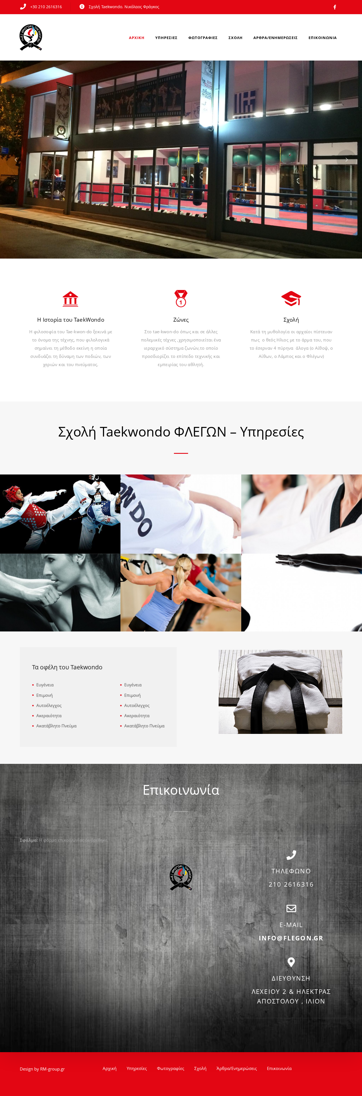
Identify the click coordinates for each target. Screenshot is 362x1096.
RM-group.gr (52, 1069)
